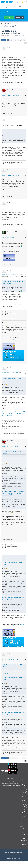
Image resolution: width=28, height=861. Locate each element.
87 (22, 40)
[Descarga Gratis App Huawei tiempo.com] (13, 769)
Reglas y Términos (10, 858)
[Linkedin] (24, 806)
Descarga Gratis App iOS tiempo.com (9, 781)
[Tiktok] (24, 796)
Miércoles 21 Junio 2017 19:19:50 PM (10, 274)
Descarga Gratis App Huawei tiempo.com (10, 783)
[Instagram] (24, 790)
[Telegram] (24, 812)
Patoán (11, 89)
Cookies (23, 834)
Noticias (12, 7)
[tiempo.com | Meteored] (4, 771)
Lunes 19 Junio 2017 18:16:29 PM (9, 208)
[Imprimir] (25, 43)
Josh (10, 47)
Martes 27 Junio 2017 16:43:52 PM (10, 551)
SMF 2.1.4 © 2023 (9, 852)
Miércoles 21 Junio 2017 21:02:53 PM (10, 318)
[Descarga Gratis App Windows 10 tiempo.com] (12, 772)
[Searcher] (17, 2)
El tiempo (5, 7)
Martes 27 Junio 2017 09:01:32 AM (10, 372)
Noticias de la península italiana (11, 32)
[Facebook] (24, 785)
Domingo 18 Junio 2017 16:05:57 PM (10, 175)
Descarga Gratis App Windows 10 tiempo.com (11, 785)
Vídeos (17, 7)
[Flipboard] (24, 817)
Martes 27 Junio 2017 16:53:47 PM (10, 659)
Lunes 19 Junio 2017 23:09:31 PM (9, 237)
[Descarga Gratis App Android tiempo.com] (12, 764)
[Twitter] (24, 780)
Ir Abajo (3, 40)
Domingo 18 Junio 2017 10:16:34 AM (10, 53)
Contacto (23, 822)
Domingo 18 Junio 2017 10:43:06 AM (10, 95)
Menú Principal (5, 11)
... (20, 40)
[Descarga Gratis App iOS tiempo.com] (12, 767)
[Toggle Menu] (25, 11)
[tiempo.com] (7, 2)
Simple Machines (18, 852)
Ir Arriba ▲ (19, 858)
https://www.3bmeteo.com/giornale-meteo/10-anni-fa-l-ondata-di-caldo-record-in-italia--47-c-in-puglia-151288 (13, 413)
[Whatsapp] (24, 801)
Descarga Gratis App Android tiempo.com (10, 778)
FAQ (24, 828)
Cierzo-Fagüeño (13, 231)
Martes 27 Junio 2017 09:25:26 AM (10, 446)
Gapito (10, 312)
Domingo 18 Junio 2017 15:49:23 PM (10, 124)
